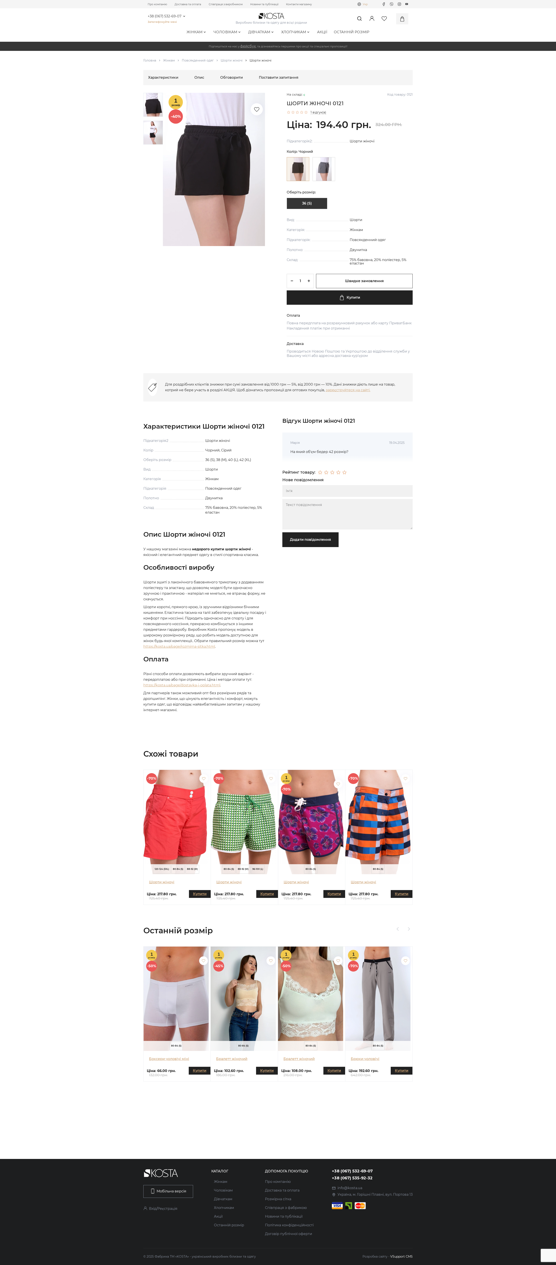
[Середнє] (332, 472)
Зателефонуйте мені (162, 21)
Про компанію (157, 4)
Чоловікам (225, 32)
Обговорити (231, 77)
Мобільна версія (171, 1191)
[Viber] (392, 4)
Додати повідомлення (310, 540)
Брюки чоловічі (365, 1059)
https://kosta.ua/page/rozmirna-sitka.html (179, 646)
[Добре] (338, 472)
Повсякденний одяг (198, 60)
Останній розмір (351, 32)
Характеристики (163, 77)
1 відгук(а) (318, 112)
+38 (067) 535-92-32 (352, 1178)
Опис (199, 77)
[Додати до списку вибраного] (203, 778)
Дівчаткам (259, 32)
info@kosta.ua (350, 1188)
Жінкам (194, 32)
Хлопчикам (293, 32)
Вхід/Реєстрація (163, 1209)
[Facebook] (384, 4)
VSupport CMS (401, 1256)
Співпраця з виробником (226, 4)
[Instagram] (399, 4)
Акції (322, 32)
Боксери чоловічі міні (169, 1059)
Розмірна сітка (278, 1199)
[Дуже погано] (320, 472)
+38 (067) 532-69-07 (164, 16)
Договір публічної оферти (288, 1234)
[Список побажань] (257, 109)
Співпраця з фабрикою (286, 1208)
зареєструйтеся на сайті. (348, 390)
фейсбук (248, 46)
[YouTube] (406, 4)
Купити (353, 297)
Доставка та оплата (188, 4)
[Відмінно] (344, 472)
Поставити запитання (278, 77)
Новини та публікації (264, 4)
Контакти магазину (299, 4)
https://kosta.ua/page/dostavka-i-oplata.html (181, 685)
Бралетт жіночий (231, 1059)
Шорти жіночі (232, 60)
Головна (149, 60)
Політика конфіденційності (289, 1225)
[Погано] (326, 472)
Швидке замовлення (364, 281)
